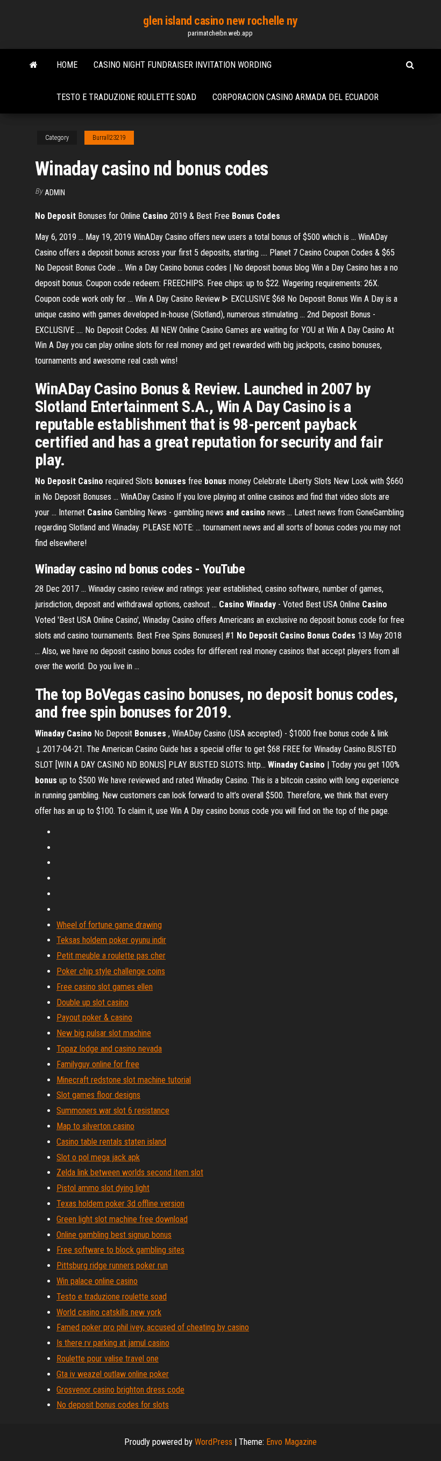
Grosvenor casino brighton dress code (120, 1390)
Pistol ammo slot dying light (103, 1188)
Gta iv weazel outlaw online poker (112, 1374)
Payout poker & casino (94, 1017)
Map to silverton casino (95, 1126)
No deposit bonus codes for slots (112, 1405)
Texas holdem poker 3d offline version (120, 1203)
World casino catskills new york (108, 1312)
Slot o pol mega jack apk (98, 1157)
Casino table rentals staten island (111, 1142)
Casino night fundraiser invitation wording (183, 65)
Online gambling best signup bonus (114, 1235)
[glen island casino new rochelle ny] (33, 65)
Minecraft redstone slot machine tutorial (123, 1080)
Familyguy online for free (97, 1064)
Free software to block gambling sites (120, 1250)
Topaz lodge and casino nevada (109, 1049)
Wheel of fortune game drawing (109, 925)
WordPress (213, 1442)
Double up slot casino (92, 1002)
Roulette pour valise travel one (107, 1358)
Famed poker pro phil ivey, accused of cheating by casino (152, 1327)
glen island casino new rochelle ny (220, 20)
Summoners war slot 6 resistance (112, 1110)
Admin (55, 192)
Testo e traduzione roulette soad (126, 97)
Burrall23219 (109, 137)
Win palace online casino (97, 1281)
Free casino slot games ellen (104, 987)
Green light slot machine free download (122, 1219)
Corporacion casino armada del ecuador (295, 97)
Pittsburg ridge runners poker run (112, 1265)
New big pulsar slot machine (103, 1033)
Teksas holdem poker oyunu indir (111, 940)
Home (66, 65)
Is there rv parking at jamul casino (112, 1343)
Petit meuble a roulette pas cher (111, 956)
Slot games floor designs (98, 1095)
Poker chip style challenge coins (110, 971)
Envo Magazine (291, 1442)
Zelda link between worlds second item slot (129, 1172)
